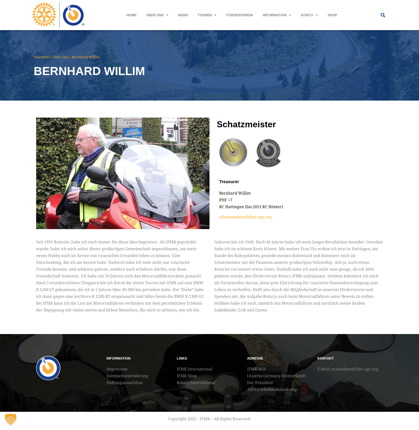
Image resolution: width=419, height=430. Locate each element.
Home (131, 15)
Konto (307, 15)
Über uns (155, 15)
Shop (332, 15)
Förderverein (239, 15)
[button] (383, 15)
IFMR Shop (187, 376)
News (183, 15)
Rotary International (196, 382)
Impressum (117, 369)
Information (275, 15)
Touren (205, 15)
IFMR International (194, 369)
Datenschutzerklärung (127, 376)
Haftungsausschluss (124, 382)
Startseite (41, 57)
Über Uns (60, 57)
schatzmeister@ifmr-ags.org (245, 217)
